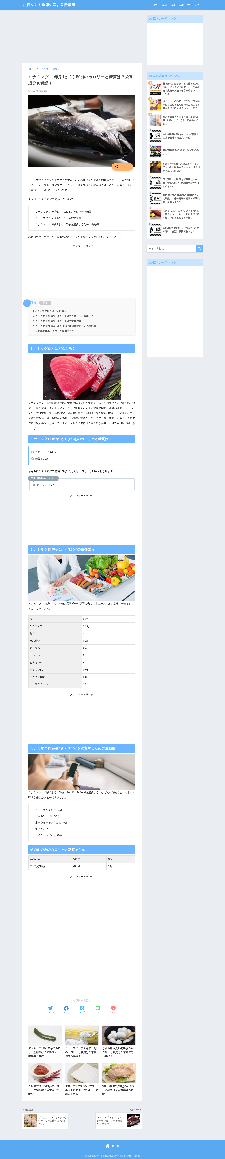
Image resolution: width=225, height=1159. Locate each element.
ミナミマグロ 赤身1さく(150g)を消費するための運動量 (64, 326)
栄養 (173, 4)
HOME (115, 1146)
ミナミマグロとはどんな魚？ (50, 311)
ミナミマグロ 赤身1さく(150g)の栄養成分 (57, 321)
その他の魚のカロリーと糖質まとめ (53, 331)
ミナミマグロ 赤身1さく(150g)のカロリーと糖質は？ (63, 316)
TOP (156, 4)
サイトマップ (194, 4)
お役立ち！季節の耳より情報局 (49, 4)
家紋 (164, 4)
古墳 (181, 4)
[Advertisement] (82, 36)
